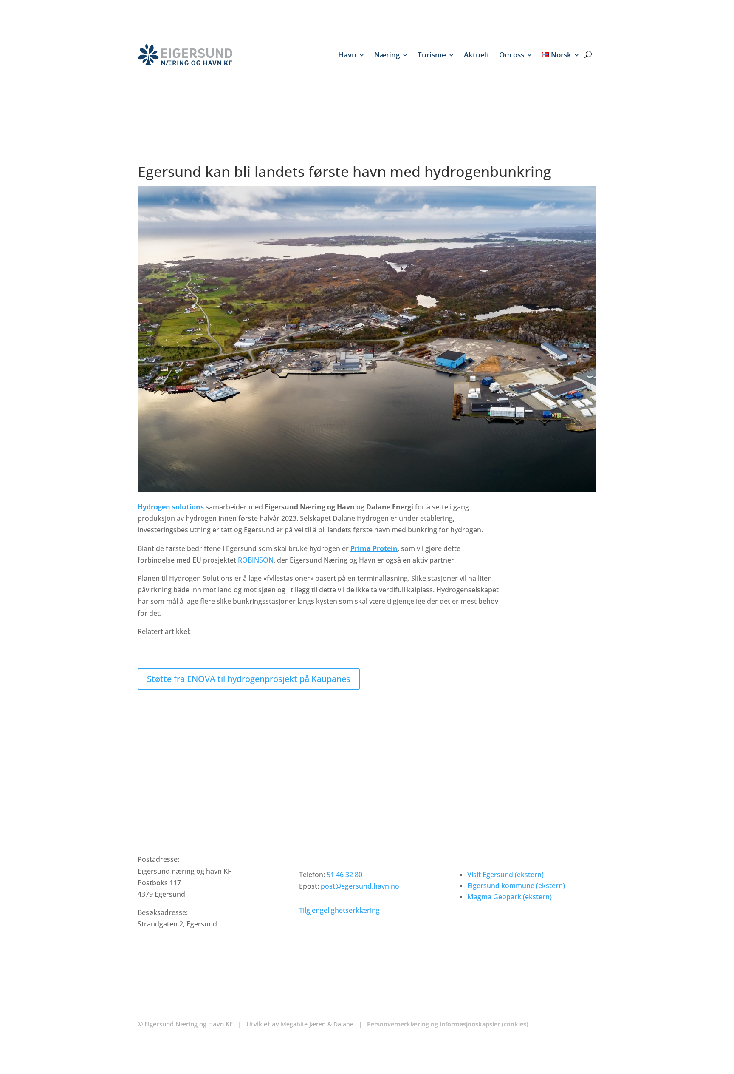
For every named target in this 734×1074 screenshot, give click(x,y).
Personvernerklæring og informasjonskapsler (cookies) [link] (447, 1024)
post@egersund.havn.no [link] (360, 886)
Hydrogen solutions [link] (171, 506)
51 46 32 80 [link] (344, 874)
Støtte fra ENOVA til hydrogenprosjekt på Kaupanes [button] (248, 679)
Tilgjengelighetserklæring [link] (339, 910)
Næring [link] (387, 55)
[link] (185, 54)
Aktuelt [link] (477, 55)
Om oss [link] (511, 55)
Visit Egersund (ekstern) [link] (505, 874)
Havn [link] (347, 55)
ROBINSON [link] (256, 560)
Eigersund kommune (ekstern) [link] (516, 885)
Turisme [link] (432, 55)
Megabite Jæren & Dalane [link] (317, 1024)
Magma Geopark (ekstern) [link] (509, 896)
